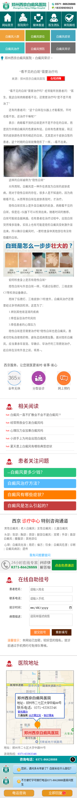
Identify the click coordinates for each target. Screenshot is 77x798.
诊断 (73, 544)
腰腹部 (19, 538)
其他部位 (31, 538)
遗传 (25, 548)
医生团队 (48, 4)
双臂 (56, 534)
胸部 (23, 534)
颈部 (31, 534)
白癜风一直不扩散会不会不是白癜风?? (35, 414)
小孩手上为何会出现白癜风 (28, 438)
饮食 (48, 544)
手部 (64, 534)
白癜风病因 (13, 548)
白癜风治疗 (12, 48)
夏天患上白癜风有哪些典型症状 (31, 446)
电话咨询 (19, 793)
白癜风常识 (63, 48)
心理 (7, 544)
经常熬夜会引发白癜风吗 (26, 422)
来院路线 (67, 4)
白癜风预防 (38, 48)
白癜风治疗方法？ (24, 483)
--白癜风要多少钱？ (26, 472)
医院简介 (29, 4)
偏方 (40, 544)
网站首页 (9, 4)
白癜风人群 (12, 36)
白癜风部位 (38, 36)
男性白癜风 (11, 528)
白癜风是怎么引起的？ (28, 506)
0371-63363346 (27, 753)
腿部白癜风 (44, 534)
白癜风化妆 (19, 544)
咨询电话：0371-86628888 (38, 759)
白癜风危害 (61, 544)
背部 (15, 534)
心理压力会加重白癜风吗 (26, 430)
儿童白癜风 (61, 528)
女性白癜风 (44, 528)
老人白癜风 (28, 528)
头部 (7, 534)
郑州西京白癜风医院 (18, 58)
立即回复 (57, 793)
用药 (31, 544)
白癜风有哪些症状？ (26, 494)
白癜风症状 (63, 36)
